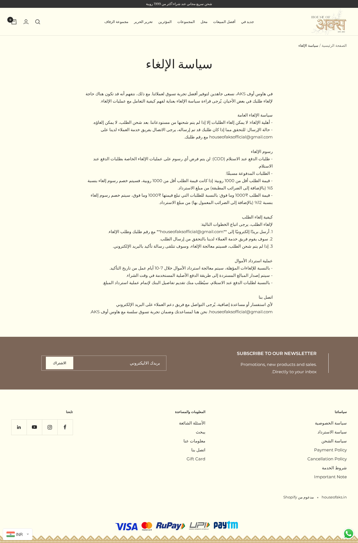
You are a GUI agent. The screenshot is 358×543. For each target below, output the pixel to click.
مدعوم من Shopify (298, 497)
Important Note (330, 476)
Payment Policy (330, 449)
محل (204, 21)
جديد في (247, 21)
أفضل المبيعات (224, 21)
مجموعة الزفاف (116, 21)
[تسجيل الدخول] (26, 21)
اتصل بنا (198, 449)
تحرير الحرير (143, 21)
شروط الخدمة (334, 467)
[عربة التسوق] (14, 21)
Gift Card (196, 458)
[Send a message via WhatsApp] (348, 533)
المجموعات (186, 21)
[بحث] (37, 21)
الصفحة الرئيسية (334, 45)
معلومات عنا (194, 441)
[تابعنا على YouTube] (34, 427)
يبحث (200, 432)
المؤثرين (165, 21)
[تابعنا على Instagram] (49, 427)
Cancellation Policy (327, 458)
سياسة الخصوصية (331, 423)
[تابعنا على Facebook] (65, 427)
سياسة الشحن (334, 441)
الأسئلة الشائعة (192, 423)
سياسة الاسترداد (332, 432)
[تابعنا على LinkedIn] (19, 427)
